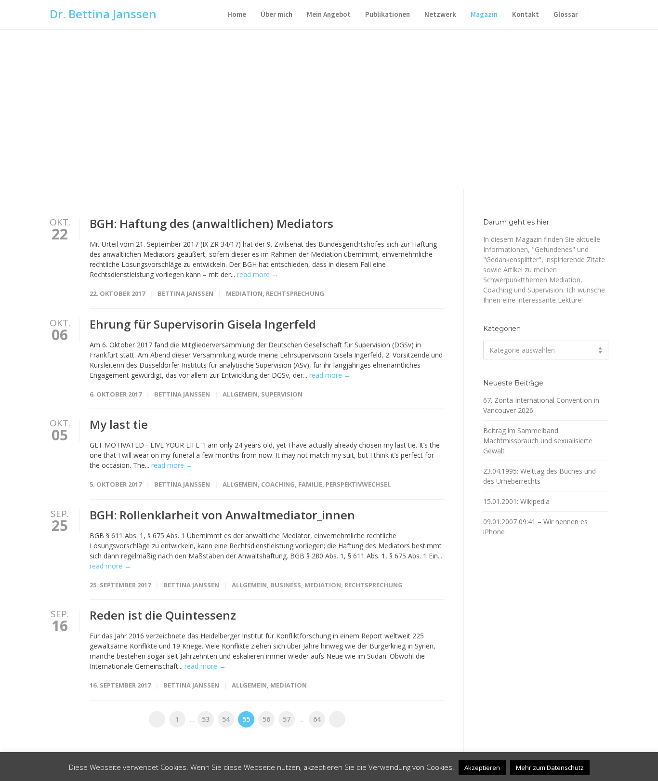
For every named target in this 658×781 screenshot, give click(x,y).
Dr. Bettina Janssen (103, 14)
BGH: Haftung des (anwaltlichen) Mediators (211, 223)
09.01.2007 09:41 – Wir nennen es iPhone (535, 526)
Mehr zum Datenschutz (550, 767)
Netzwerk (440, 14)
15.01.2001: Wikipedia (516, 501)
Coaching (278, 484)
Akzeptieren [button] (482, 767)
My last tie (119, 424)
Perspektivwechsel (358, 484)
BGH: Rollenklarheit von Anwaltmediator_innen (222, 515)
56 (266, 719)
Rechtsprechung (295, 293)
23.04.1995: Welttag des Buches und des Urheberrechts (539, 476)
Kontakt (525, 14)
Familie (310, 484)
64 (317, 719)
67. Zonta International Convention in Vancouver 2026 (541, 405)
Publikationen (387, 14)
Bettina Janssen (185, 293)
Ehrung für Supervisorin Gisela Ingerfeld (203, 324)
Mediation (244, 293)
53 (206, 719)
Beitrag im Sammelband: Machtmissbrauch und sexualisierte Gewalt (537, 440)
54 (226, 719)
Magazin (484, 14)
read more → (257, 274)
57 (286, 719)
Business (285, 585)
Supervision (282, 394)
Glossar (565, 14)
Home (236, 14)
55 (246, 719)
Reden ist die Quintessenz (163, 615)
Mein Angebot (329, 14)
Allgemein (240, 394)
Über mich (276, 14)
